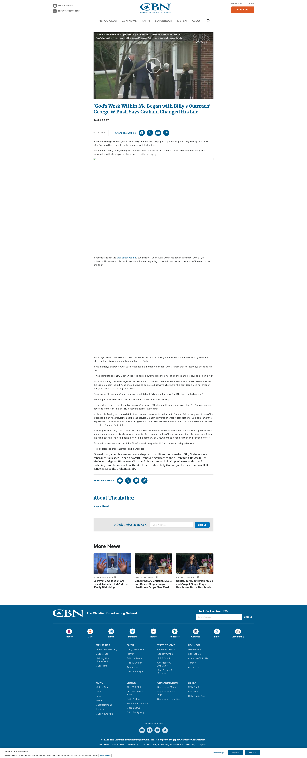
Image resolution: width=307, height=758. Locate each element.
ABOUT (197, 21)
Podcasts (193, 691)
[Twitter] (150, 133)
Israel (99, 696)
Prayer (130, 653)
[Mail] (158, 133)
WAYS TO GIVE (166, 645)
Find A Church (134, 662)
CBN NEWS (129, 21)
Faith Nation (133, 699)
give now (242, 9)
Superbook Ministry (168, 687)
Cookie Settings (218, 753)
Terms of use (103, 745)
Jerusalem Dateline (137, 703)
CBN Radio (194, 687)
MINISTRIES (103, 645)
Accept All (252, 753)
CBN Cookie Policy (149, 745)
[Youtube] (142, 730)
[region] (153, 753)
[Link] (166, 133)
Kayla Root (101, 120)
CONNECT (194, 645)
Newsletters (195, 649)
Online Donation (166, 649)
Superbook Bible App (166, 693)
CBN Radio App (196, 696)
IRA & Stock (164, 658)
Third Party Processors (169, 745)
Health (99, 700)
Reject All (235, 753)
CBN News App (104, 713)
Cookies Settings (189, 745)
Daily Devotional (136, 649)
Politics (100, 709)
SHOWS (131, 683)
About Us (193, 667)
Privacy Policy (118, 745)
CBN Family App (136, 712)
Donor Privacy (132, 745)
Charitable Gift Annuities (165, 664)
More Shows (133, 707)
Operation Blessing (106, 649)
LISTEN (182, 21)
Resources (132, 667)
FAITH (146, 21)
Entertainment (104, 704)
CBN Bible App (135, 671)
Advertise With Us (198, 658)
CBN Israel (102, 653)
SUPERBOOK (163, 21)
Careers (192, 662)
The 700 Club (107, 21)
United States (103, 687)
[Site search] (208, 22)
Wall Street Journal (126, 257)
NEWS (99, 683)
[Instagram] (157, 730)
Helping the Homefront (102, 660)
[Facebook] (142, 133)
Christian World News (135, 693)
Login (251, 3)
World (99, 691)
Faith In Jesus (134, 658)
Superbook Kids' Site (168, 699)
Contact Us (236, 3)
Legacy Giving (165, 653)
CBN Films (101, 665)
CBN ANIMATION (167, 683)
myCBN (203, 745)
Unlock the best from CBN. (130, 524)
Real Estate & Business (164, 672)
